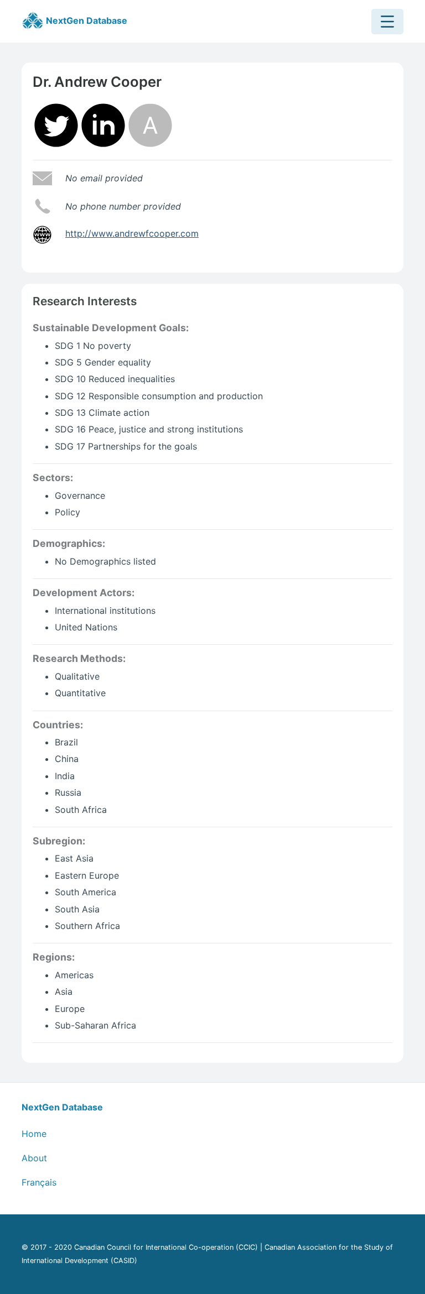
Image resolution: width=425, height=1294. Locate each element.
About (34, 1157)
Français (39, 1182)
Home (34, 1133)
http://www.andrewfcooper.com (132, 233)
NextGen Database (85, 20)
